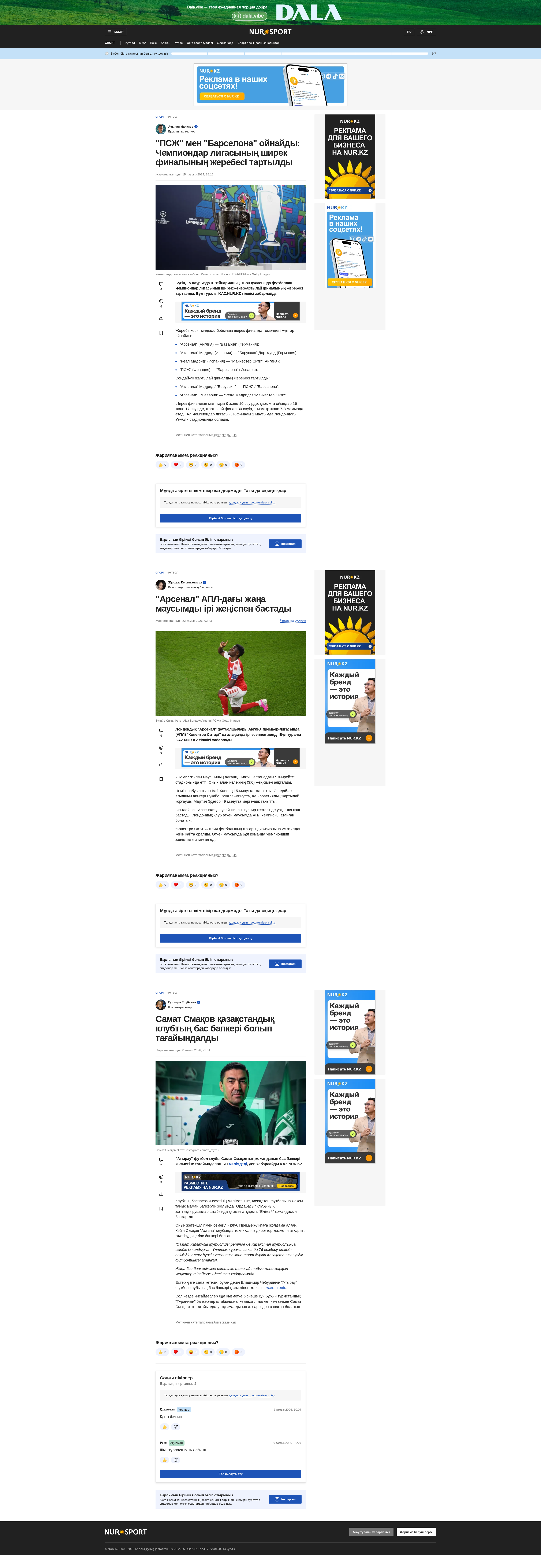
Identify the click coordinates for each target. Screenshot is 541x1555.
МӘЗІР (118, 31)
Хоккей (165, 42)
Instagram (288, 543)
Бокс (153, 42)
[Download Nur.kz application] (270, 12)
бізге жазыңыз (225, 435)
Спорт (110, 42)
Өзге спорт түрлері (200, 42)
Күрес (179, 42)
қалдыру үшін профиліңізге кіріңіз (252, 502)
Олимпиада (225, 42)
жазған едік (276, 1288)
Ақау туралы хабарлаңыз (371, 1532)
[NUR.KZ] (271, 32)
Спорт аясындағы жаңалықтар (259, 42)
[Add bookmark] (161, 332)
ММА (142, 42)
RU (409, 31)
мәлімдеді (238, 1164)
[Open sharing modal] (161, 318)
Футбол (130, 42)
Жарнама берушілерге (416, 1532)
